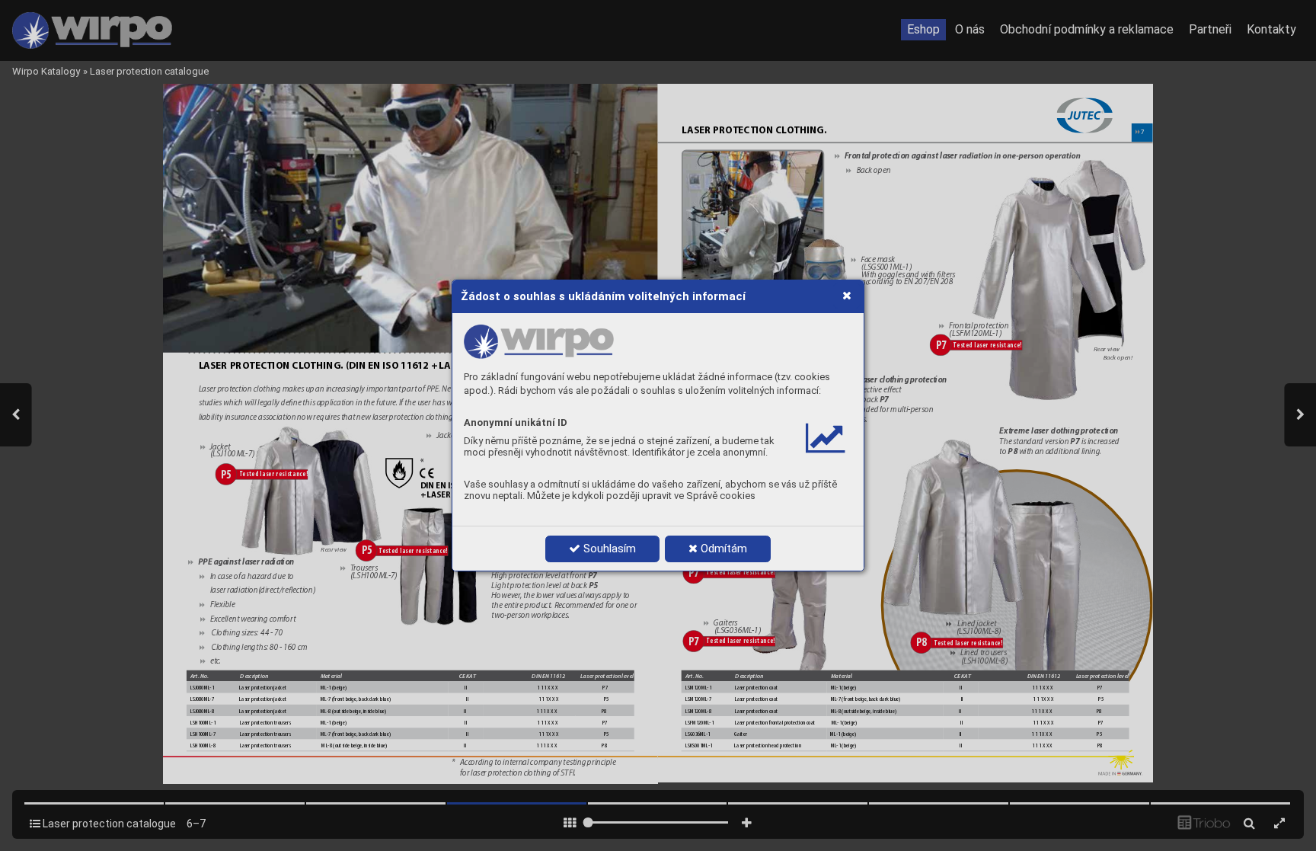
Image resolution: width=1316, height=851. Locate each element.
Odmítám (722, 548)
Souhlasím (608, 548)
